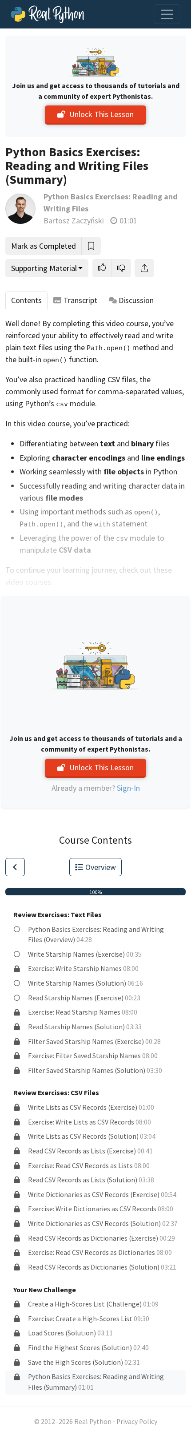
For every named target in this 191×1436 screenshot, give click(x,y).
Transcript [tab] (80, 300)
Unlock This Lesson (101, 114)
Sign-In (128, 788)
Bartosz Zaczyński (74, 220)
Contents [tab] (26, 300)
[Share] (144, 268)
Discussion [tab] (136, 300)
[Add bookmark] (91, 246)
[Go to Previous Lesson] (15, 867)
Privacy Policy (136, 1421)
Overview (100, 867)
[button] (102, 268)
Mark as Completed (43, 246)
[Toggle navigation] (167, 14)
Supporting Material (44, 268)
